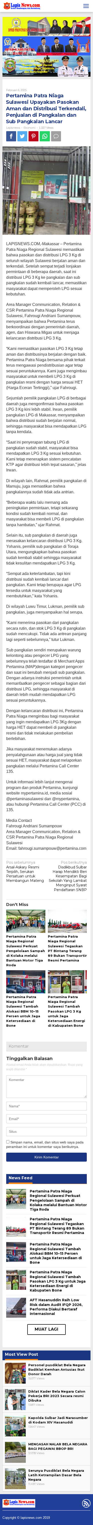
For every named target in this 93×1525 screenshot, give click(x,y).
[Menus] (86, 6)
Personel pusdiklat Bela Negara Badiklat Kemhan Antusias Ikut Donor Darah (57, 1369)
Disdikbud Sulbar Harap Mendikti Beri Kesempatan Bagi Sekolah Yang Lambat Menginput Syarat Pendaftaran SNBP (68, 876)
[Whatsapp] (45, 136)
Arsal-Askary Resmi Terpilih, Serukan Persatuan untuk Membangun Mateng (25, 871)
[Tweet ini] (22, 136)
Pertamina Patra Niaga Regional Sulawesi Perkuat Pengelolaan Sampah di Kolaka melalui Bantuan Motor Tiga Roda (25, 950)
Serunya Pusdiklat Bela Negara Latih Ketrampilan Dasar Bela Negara (56, 1475)
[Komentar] (56, 136)
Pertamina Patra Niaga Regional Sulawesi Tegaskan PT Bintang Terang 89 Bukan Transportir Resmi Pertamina (57, 1226)
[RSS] (86, 1504)
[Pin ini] (33, 136)
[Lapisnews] (21, 6)
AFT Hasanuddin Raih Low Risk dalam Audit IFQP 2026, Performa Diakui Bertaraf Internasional (56, 1307)
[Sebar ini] (11, 136)
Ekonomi (29, 127)
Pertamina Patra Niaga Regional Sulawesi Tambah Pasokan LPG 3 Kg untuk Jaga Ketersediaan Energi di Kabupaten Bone (66, 1011)
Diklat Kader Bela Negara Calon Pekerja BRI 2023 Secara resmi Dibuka (56, 1395)
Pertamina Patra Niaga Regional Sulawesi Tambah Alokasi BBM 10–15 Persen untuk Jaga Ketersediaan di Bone (23, 1011)
